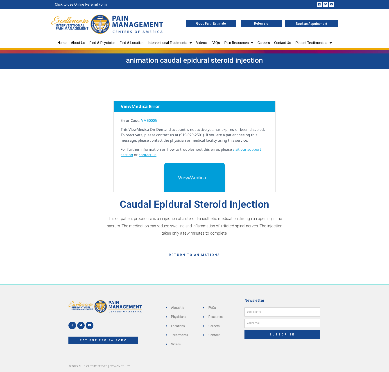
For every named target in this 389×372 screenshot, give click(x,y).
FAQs (215, 43)
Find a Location (132, 43)
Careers (264, 43)
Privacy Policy (119, 366)
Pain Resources (236, 43)
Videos (201, 43)
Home (62, 43)
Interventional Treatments (167, 43)
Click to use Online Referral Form (81, 4)
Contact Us (282, 43)
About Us (78, 43)
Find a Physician (102, 43)
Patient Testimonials (311, 43)
